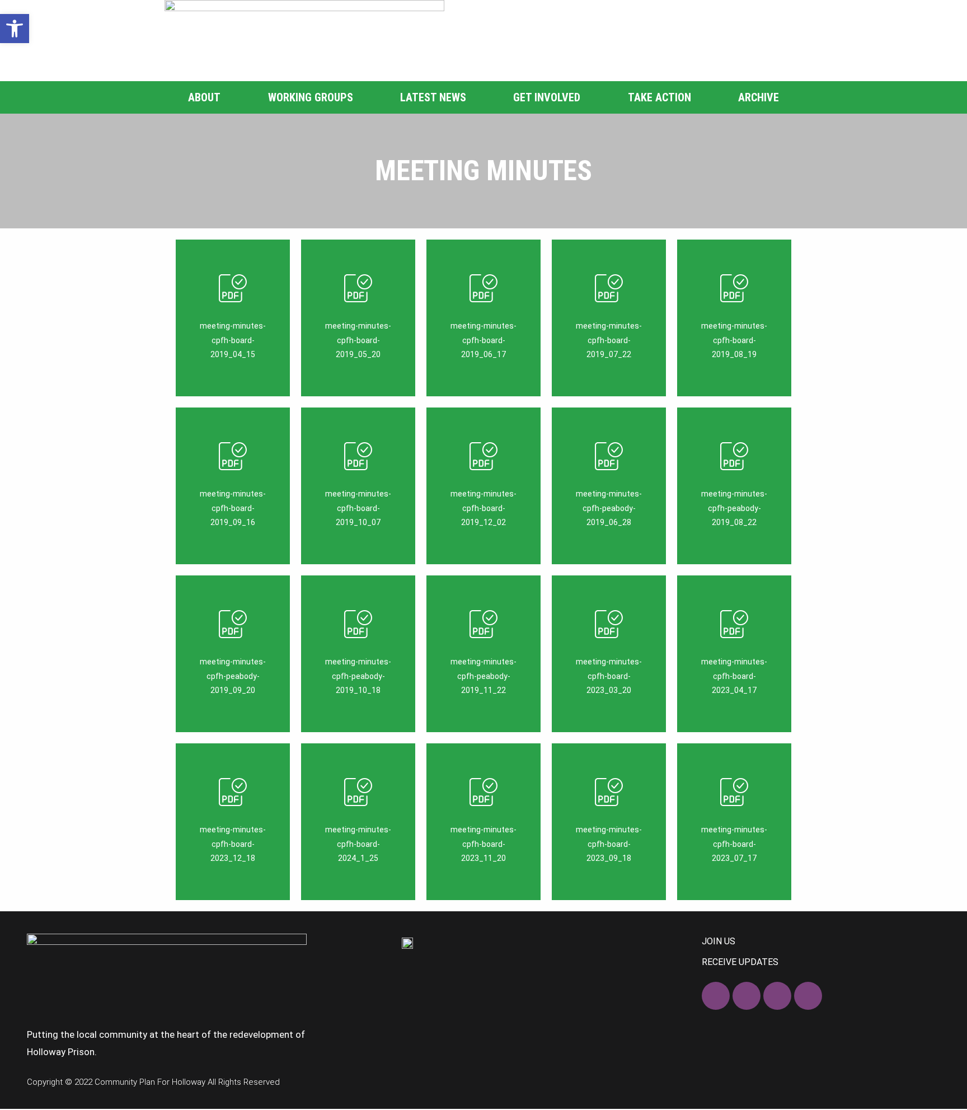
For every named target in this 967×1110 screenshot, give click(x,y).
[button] (14, 28)
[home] (304, 40)
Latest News (433, 97)
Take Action (659, 97)
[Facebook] (716, 996)
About (204, 97)
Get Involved (546, 97)
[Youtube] (808, 996)
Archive (758, 97)
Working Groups (310, 97)
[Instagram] (777, 996)
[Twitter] (747, 996)
